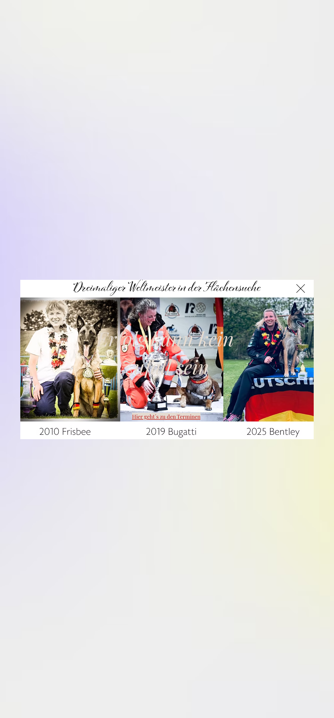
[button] (300, 288)
